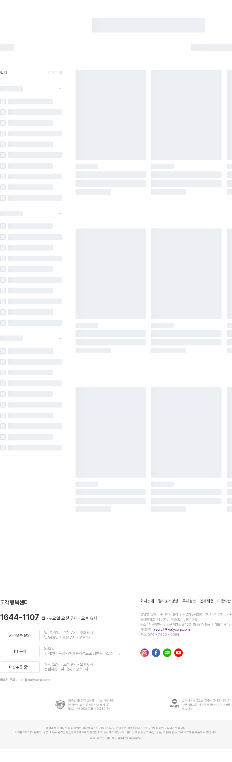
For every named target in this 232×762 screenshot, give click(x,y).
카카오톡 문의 (20, 635)
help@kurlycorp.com (34, 680)
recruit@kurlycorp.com (172, 630)
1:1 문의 (20, 651)
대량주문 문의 (20, 667)
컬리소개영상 (168, 601)
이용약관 (224, 601)
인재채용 (206, 601)
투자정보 (189, 601)
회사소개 (147, 601)
